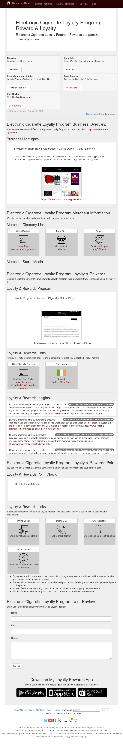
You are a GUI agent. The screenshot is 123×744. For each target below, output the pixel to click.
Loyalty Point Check (65, 3)
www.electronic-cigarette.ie (23, 249)
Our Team (29, 709)
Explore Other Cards (61, 382)
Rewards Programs (43, 3)
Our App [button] (84, 3)
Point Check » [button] (72, 87)
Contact (40, 709)
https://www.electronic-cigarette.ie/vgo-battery (30, 443)
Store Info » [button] (71, 69)
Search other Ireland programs (101, 113)
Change (105, 710)
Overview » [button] (14, 69)
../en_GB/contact (99, 249)
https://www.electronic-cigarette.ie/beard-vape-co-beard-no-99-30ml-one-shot (57, 427)
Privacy (49, 709)
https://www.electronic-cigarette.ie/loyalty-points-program (76, 413)
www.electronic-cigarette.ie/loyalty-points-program (23, 385)
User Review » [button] (16, 105)
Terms (57, 709)
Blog (94, 3)
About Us (18, 709)
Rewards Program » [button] (18, 87)
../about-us (61, 249)
